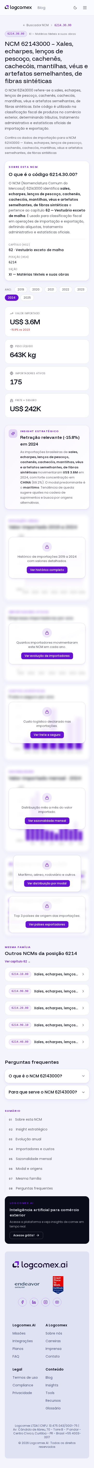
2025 (27, 298)
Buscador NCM (38, 25)
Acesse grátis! (23, 1235)
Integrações (23, 1341)
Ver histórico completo (47, 570)
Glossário (53, 1408)
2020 (36, 289)
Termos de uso (25, 1377)
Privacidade (22, 1392)
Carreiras (53, 1341)
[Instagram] (45, 1302)
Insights (52, 1385)
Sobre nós (54, 1333)
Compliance (23, 1385)
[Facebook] (22, 1302)
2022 (65, 289)
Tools (50, 1392)
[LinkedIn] (34, 1302)
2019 (21, 289)
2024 (11, 298)
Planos (18, 1348)
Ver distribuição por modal (47, 883)
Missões (19, 1333)
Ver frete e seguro (47, 735)
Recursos (53, 1400)
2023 (80, 289)
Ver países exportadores (47, 924)
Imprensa (53, 1348)
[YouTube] (57, 1302)
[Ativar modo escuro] (75, 7)
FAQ (16, 1356)
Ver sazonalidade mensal (47, 821)
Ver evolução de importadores (47, 656)
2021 (51, 289)
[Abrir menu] (85, 7)
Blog (49, 1377)
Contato (53, 1356)
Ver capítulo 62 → (18, 961)
